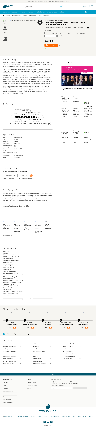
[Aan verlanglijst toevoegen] (60, 45)
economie (5, 353)
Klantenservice (7, 379)
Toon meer (27, 298)
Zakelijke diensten (31, 382)
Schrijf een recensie (9, 175)
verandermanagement (69, 356)
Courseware (17, 157)
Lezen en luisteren (8, 394)
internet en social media (9, 361)
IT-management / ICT (16, 15)
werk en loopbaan (67, 358)
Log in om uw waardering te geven (26, 178)
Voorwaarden (6, 388)
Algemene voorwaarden (22, 416)
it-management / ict (8, 363)
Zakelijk (29, 379)
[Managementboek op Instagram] (51, 422)
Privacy (39, 416)
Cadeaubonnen (31, 388)
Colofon (33, 416)
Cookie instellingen (55, 416)
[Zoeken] (61, 6)
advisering (5, 344)
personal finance (37, 361)
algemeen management (9, 346)
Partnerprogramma (8, 402)
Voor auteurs (6, 397)
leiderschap (36, 346)
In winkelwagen (51, 45)
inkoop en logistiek (8, 358)
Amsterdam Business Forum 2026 (75, 70)
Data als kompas (88, 139)
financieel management (9, 356)
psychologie (66, 349)
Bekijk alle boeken (7, 235)
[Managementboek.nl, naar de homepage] (9, 8)
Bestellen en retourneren (9, 391)
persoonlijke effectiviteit (69, 344)
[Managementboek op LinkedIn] (45, 422)
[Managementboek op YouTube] (48, 422)
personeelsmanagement (39, 363)
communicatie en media (9, 351)
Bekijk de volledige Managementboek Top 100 (18, 334)
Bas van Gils (47, 20)
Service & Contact (82, 416)
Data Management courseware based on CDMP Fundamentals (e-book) (38, 228)
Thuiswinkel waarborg (9, 416)
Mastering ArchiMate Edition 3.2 (77, 139)
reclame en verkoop (68, 351)
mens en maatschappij (39, 351)
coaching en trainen (8, 349)
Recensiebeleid (7, 399)
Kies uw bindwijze (48, 30)
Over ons (5, 382)
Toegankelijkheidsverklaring (68, 416)
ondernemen (36, 356)
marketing (35, 349)
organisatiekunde (37, 358)
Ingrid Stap (54, 20)
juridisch (35, 344)
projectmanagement (68, 346)
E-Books (8, 15)
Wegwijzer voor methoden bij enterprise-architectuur (48, 227)
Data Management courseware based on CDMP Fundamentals (36, 15)
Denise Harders (61, 20)
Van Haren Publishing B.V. (21, 148)
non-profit (35, 353)
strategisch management (69, 353)
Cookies (45, 416)
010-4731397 (90, 12)
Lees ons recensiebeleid (8, 178)
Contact (5, 385)
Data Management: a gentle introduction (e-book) (27, 227)
